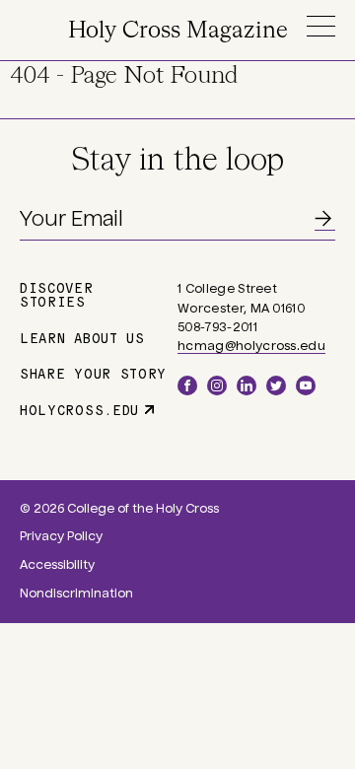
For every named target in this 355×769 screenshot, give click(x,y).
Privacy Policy (61, 536)
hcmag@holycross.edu (251, 346)
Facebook (187, 385)
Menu (320, 26)
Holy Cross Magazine (178, 31)
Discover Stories (57, 294)
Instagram (217, 385)
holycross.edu (79, 409)
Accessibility (57, 565)
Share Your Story (93, 373)
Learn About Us (82, 337)
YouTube (306, 385)
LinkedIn (246, 385)
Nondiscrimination (76, 593)
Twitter (276, 385)
